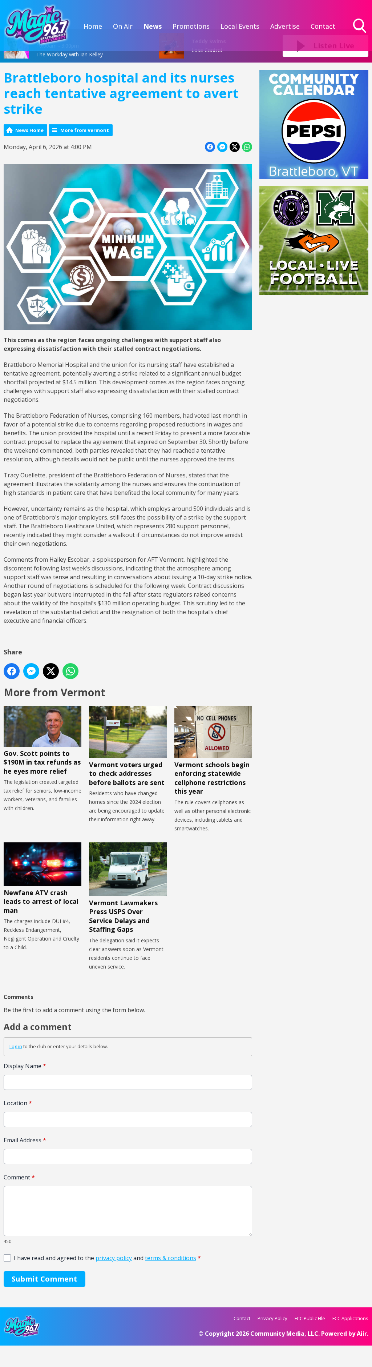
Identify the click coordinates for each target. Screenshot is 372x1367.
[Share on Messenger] (222, 147)
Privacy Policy (272, 1318)
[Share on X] (235, 147)
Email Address (25, 1140)
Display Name (25, 1066)
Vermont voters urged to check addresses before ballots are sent (127, 773)
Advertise (285, 26)
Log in (15, 1046)
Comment (19, 1177)
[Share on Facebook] (210, 147)
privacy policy (114, 1258)
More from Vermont (84, 130)
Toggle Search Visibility (360, 34)
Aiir (362, 1334)
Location (18, 1103)
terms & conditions (170, 1258)
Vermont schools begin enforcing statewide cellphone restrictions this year (212, 777)
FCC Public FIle (310, 1318)
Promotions (191, 26)
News (152, 26)
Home (93, 26)
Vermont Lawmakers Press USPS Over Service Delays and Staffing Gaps (123, 916)
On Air (123, 26)
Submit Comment (44, 1279)
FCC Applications (350, 1318)
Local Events (240, 26)
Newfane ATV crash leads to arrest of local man (41, 901)
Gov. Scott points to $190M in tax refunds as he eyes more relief (42, 762)
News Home (29, 130)
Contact (323, 26)
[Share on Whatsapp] (247, 147)
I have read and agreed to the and (107, 1258)
